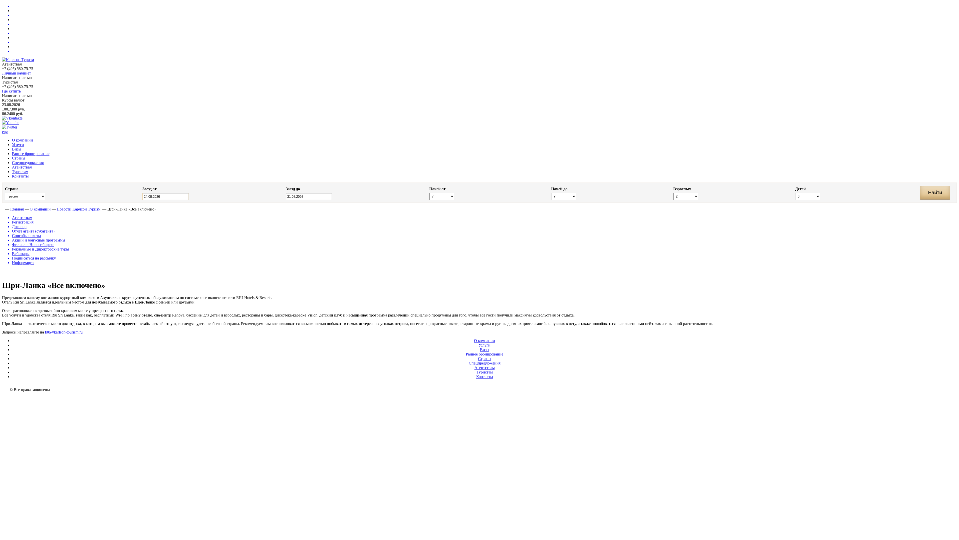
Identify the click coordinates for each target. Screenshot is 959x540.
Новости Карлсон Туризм (79, 209)
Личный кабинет (16, 73)
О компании (22, 140)
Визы (16, 149)
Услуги (18, 144)
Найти (935, 192)
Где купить (11, 91)
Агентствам (22, 167)
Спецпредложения (28, 162)
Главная (17, 209)
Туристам (20, 172)
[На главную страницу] (3, 209)
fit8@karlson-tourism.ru (64, 332)
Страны (18, 158)
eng (5, 132)
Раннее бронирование (30, 154)
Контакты (20, 176)
